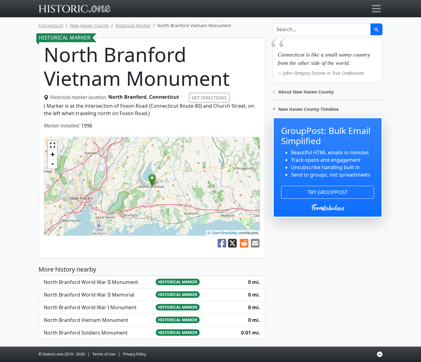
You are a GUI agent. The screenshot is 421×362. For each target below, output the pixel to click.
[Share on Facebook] (222, 242)
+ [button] (53, 154)
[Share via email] (255, 242)
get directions (209, 98)
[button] (152, 180)
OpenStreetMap (224, 232)
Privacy (134, 354)
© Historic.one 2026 (62, 354)
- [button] (53, 164)
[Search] (376, 29)
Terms (103, 354)
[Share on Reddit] (244, 242)
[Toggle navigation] (376, 8)
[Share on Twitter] (233, 242)
